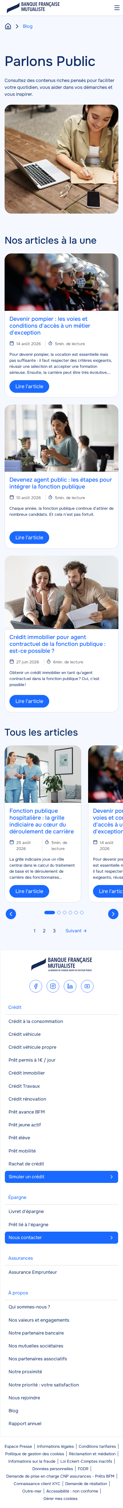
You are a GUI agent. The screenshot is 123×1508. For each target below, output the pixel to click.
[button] (49, 912)
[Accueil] (8, 26)
